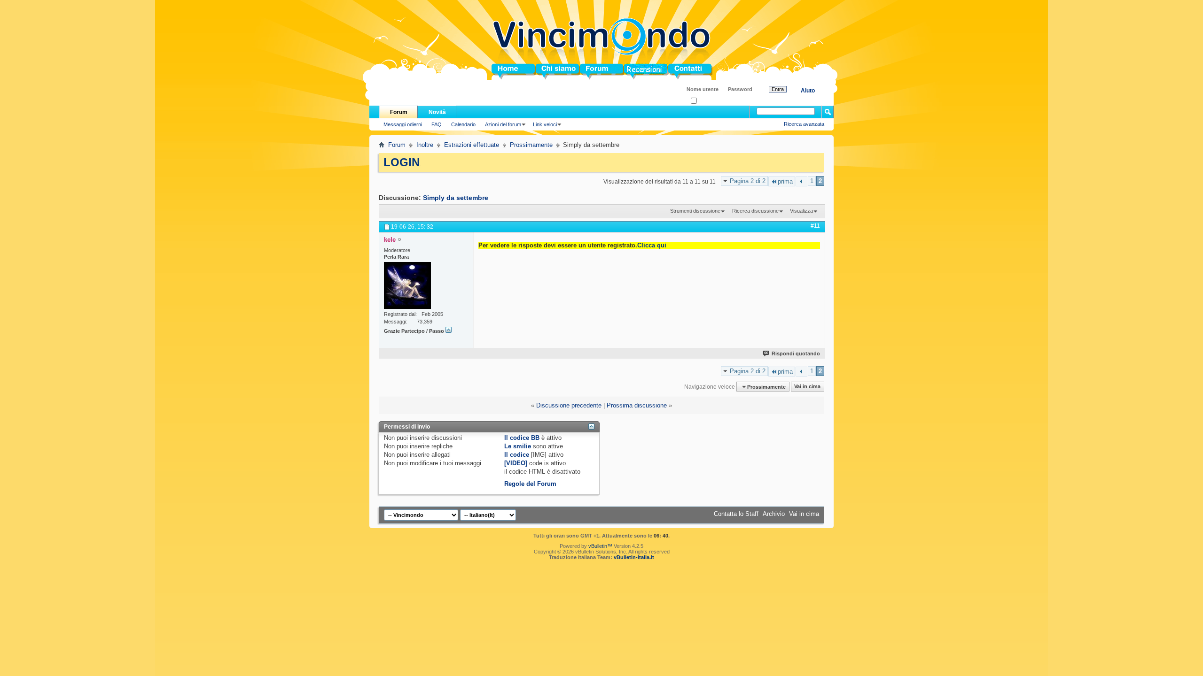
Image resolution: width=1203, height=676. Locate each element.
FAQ (436, 124)
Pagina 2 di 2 (748, 180)
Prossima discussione (637, 405)
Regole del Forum (530, 483)
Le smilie (517, 446)
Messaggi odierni (402, 124)
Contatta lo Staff (736, 513)
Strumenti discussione (695, 211)
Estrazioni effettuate (471, 144)
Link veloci (545, 124)
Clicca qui (651, 245)
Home (500, 71)
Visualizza (801, 211)
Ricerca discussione (755, 211)
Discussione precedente (569, 405)
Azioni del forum (503, 124)
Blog (631, 71)
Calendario (463, 124)
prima (785, 181)
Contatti (679, 71)
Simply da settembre (455, 197)
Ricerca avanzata (804, 124)
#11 (815, 226)
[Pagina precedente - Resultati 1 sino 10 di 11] (801, 181)
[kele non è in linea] (407, 285)
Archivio (774, 513)
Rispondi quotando (796, 353)
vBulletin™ (600, 546)
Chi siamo (550, 71)
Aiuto (808, 90)
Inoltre (424, 144)
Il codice (516, 454)
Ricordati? (708, 101)
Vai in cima (807, 387)
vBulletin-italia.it (634, 557)
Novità (437, 112)
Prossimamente (531, 144)
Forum (589, 71)
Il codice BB (521, 437)
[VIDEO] (515, 463)
